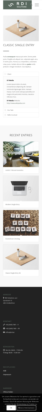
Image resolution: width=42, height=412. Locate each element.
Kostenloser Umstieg (12, 239)
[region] (21, 91)
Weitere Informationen (26, 408)
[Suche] (30, 5)
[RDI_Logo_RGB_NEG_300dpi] (17, 5)
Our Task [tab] (10, 110)
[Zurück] (8, 28)
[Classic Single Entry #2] (21, 257)
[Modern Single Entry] (21, 188)
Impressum (7, 374)
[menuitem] (30, 5)
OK (11, 408)
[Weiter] (33, 28)
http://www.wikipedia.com (16, 103)
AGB (4, 371)
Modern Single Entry (12, 204)
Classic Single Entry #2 (13, 273)
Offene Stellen (8, 392)
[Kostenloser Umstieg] (21, 223)
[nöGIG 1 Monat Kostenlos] (21, 154)
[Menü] (35, 5)
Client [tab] (9, 74)
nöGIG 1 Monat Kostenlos (14, 170)
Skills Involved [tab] (12, 115)
